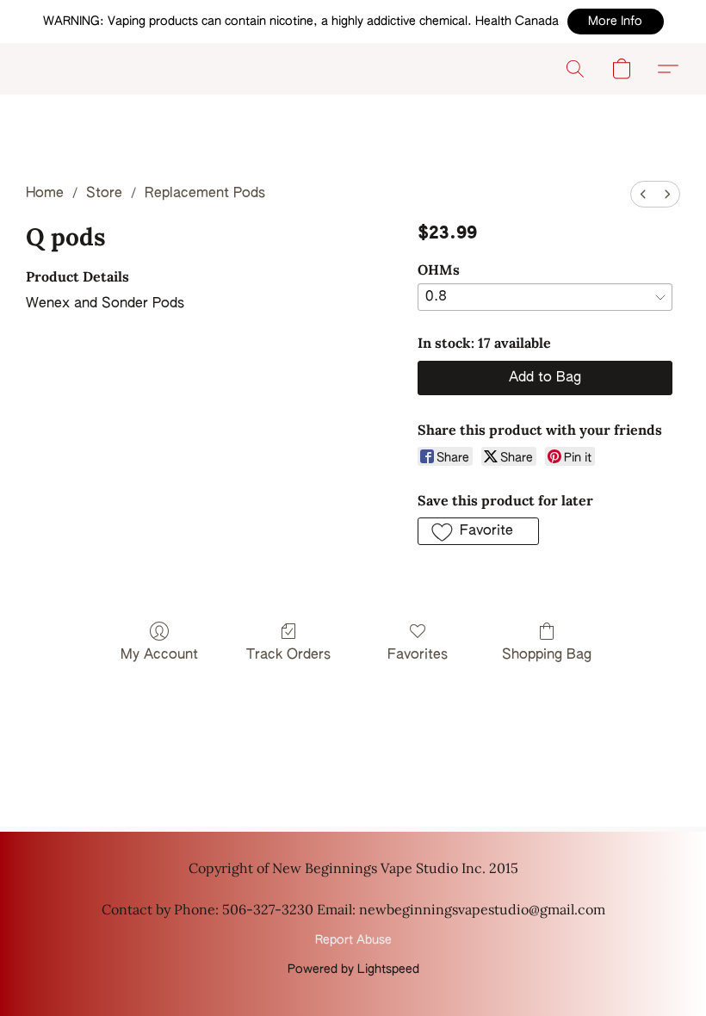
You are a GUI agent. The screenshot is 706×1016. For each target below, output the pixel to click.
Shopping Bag (546, 655)
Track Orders (288, 655)
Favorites (417, 655)
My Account (159, 655)
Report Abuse (353, 940)
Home (45, 194)
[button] (615, 21)
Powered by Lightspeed (353, 969)
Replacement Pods (205, 194)
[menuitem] (643, 194)
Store (104, 194)
